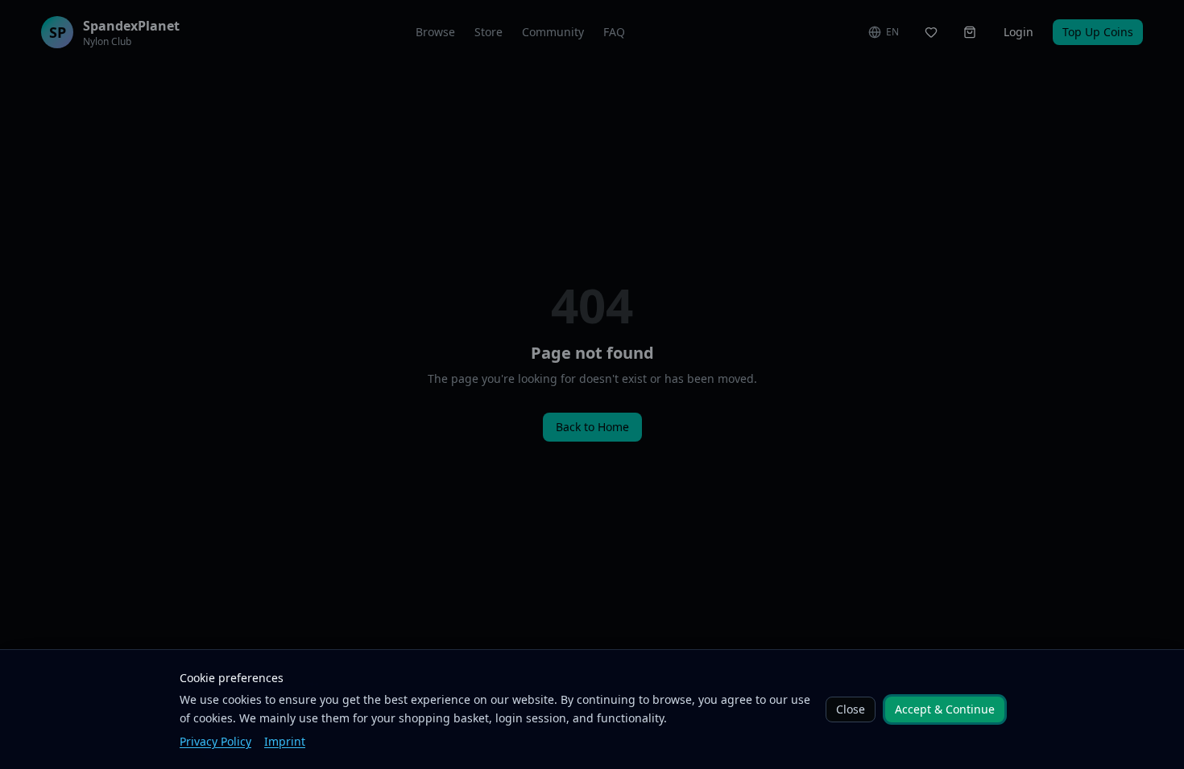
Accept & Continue (945, 709)
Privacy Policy (215, 741)
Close (850, 709)
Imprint (284, 741)
